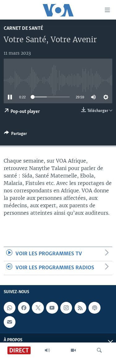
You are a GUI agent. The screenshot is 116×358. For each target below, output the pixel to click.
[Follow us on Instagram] (66, 308)
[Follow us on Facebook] (24, 308)
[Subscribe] (9, 322)
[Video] (73, 350)
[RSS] (80, 308)
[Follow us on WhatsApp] (9, 308)
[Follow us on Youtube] (52, 308)
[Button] (15, 135)
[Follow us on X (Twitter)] (38, 308)
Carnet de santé (23, 28)
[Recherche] (99, 350)
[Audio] (47, 350)
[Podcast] (94, 308)
